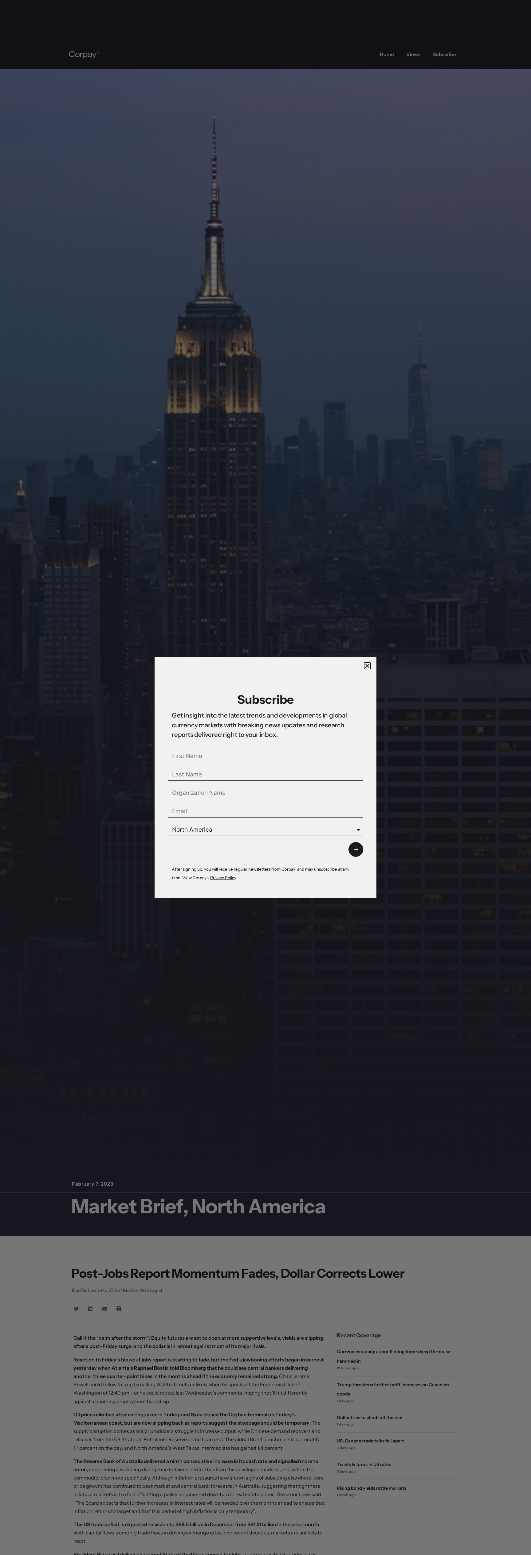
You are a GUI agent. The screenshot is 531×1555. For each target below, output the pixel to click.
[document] (265, 777)
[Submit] (355, 849)
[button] (367, 666)
